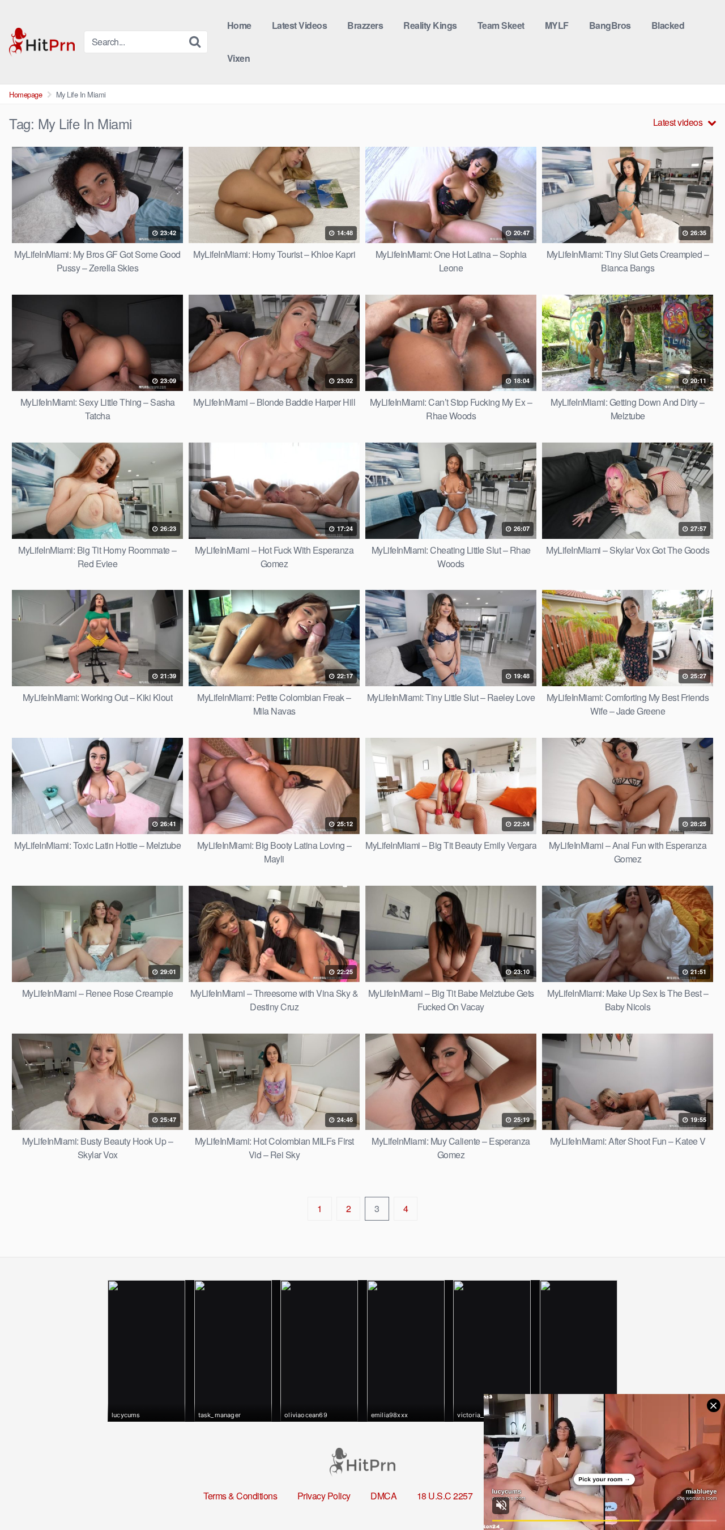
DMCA (383, 1495)
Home (239, 25)
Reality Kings (430, 25)
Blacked (668, 25)
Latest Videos (299, 25)
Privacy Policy (324, 1495)
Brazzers (365, 25)
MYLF (557, 25)
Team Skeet (500, 25)
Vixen (238, 58)
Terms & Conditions (240, 1495)
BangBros (610, 25)
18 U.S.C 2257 (445, 1495)
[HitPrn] (42, 42)
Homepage (25, 94)
